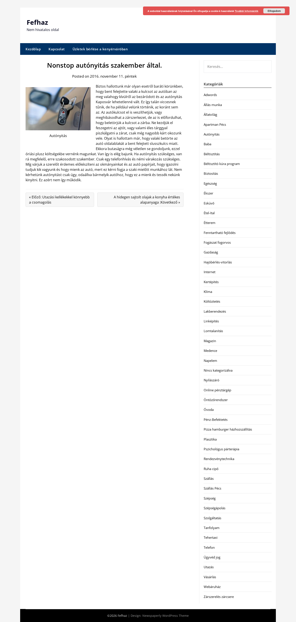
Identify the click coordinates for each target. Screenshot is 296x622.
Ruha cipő (211, 469)
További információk (246, 11)
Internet (209, 272)
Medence (210, 350)
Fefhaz (37, 22)
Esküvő (209, 203)
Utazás (209, 567)
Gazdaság (211, 252)
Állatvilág (210, 114)
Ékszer (208, 193)
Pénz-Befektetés (216, 419)
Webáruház (212, 586)
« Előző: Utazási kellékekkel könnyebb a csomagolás (59, 200)
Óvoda (209, 409)
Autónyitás (212, 134)
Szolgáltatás (212, 518)
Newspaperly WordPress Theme (165, 616)
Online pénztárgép (217, 390)
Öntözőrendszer (216, 400)
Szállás (209, 478)
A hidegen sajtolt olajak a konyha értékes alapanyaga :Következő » (147, 200)
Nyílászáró (211, 380)
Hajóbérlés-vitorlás (218, 262)
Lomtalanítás (213, 331)
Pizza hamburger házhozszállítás (228, 429)
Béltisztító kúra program (222, 164)
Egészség (210, 183)
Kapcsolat (57, 49)
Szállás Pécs (212, 488)
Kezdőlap (33, 49)
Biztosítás (211, 173)
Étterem (209, 222)
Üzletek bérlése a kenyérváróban (100, 49)
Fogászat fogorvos (217, 242)
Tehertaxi (211, 537)
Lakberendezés (215, 311)
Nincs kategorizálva (218, 370)
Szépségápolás (214, 508)
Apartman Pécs (215, 124)
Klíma (208, 291)
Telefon (209, 547)
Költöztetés (212, 301)
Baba (207, 144)
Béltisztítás (212, 154)
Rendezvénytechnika (219, 459)
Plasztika (210, 439)
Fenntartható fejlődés (220, 232)
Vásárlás (210, 577)
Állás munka (213, 105)
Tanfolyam (212, 528)
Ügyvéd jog (212, 557)
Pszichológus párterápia (221, 449)
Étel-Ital (209, 213)
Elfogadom (274, 11)
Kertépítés (211, 282)
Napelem (210, 360)
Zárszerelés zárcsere (219, 596)
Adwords (210, 95)
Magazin (210, 341)
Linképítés (211, 321)
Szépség (210, 498)
